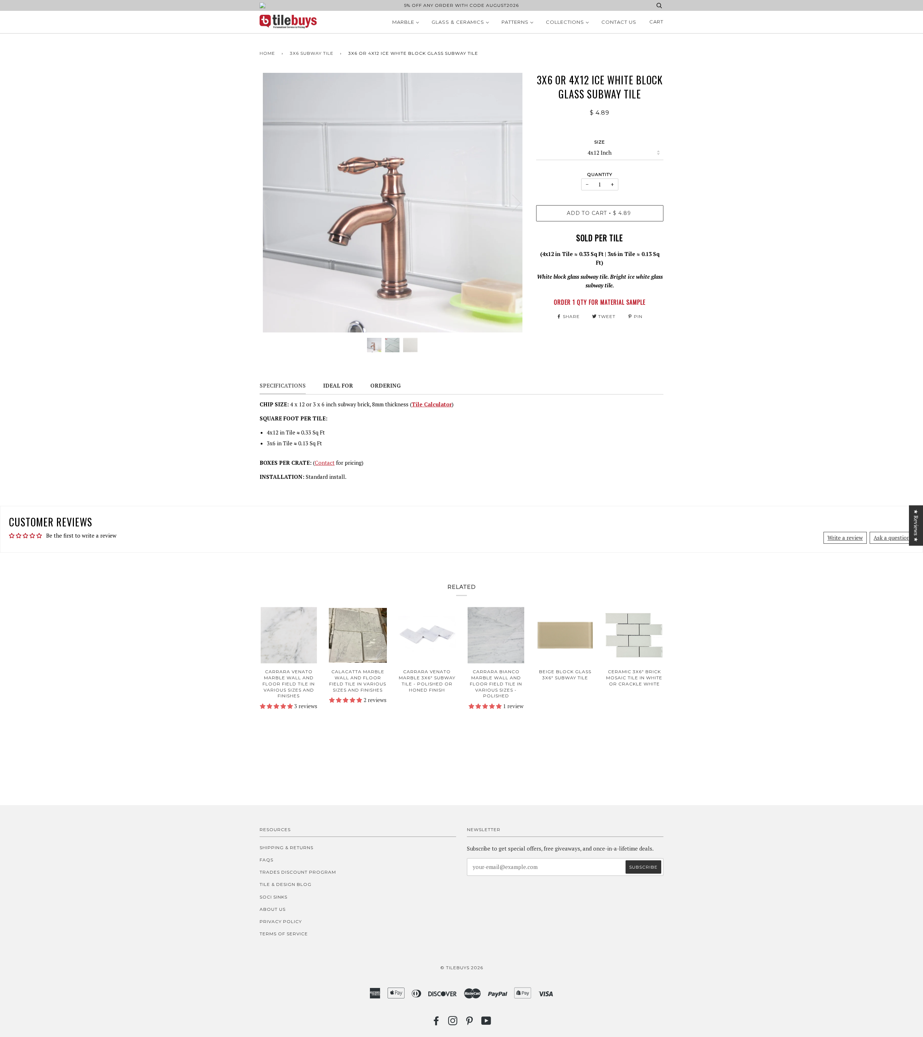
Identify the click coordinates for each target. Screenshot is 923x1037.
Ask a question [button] (892, 537)
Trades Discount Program (298, 872)
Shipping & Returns (286, 847)
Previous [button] (272, 202)
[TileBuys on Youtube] (486, 1022)
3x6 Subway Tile (312, 53)
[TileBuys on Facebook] (436, 1022)
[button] (277, 706)
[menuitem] (406, 22)
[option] (392, 202)
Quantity (599, 174)
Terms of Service (284, 933)
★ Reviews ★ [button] (916, 525)
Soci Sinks (273, 897)
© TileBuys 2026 (461, 967)
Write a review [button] (845, 537)
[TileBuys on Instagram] (453, 1022)
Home (267, 53)
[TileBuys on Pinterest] (469, 1022)
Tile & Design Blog (286, 884)
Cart (656, 22)
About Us (273, 909)
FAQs (266, 859)
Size (599, 142)
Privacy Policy (281, 921)
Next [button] (512, 202)
